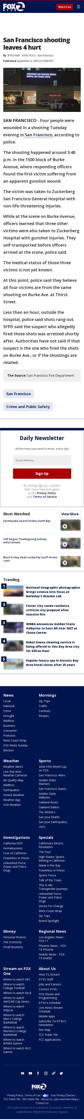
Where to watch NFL (17, 979)
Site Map (44, 1030)
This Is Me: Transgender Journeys (53, 887)
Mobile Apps (47, 1016)
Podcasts (9, 735)
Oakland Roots (48, 802)
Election (8, 750)
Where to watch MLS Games (17, 1050)
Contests (45, 711)
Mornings (47, 695)
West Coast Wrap (14, 740)
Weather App (11, 800)
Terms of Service (45, 497)
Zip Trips (44, 701)
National (8, 706)
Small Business (13, 947)
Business (9, 726)
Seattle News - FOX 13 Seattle (51, 956)
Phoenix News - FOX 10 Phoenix (52, 947)
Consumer (10, 730)
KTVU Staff (14, 55)
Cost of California (14, 853)
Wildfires (8, 721)
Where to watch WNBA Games (13, 1041)
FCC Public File (48, 1035)
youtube (30, 1073)
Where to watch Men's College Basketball (13, 1018)
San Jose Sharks (49, 817)
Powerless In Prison (16, 858)
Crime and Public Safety (28, 406)
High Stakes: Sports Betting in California (52, 858)
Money (9, 931)
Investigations (16, 837)
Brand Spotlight (49, 921)
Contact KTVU (48, 989)
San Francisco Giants (52, 789)
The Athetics (47, 812)
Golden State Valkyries (47, 795)
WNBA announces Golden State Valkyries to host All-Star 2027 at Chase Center (51, 628)
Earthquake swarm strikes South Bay (26, 521)
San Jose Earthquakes (53, 822)
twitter (61, 1073)
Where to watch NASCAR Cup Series (16, 999)
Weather (11, 760)
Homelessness (13, 848)
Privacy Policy (46, 493)
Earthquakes (11, 790)
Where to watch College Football (14, 986)
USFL (42, 827)
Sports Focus (47, 875)
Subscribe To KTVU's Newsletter (52, 1023)
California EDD (13, 843)
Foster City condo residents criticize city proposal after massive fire (47, 610)
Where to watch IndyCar (13, 1008)
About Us (47, 968)
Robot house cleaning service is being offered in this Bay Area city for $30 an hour (52, 646)
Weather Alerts (13, 767)
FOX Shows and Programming (49, 996)
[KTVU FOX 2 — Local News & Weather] (15, 6)
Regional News (52, 931)
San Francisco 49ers (52, 775)
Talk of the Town (50, 880)
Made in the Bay (49, 865)
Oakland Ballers (49, 807)
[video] (70, 525)
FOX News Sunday (15, 745)
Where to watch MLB (17, 993)
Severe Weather (13, 795)
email (22, 1073)
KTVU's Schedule (50, 1003)
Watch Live (64, 7)
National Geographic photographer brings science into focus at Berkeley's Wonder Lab (53, 592)
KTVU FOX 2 (29, 55)
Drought (8, 716)
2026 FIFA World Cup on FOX (52, 768)
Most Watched (16, 513)
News (8, 695)
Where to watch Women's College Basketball (14, 1031)
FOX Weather (12, 805)
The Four (45, 852)
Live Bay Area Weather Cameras (15, 773)
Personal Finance (14, 937)
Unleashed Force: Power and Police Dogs (14, 866)
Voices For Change (51, 906)
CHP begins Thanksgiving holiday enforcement (25, 540)
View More (70, 514)
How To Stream (49, 974)
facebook (38, 1073)
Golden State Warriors (47, 782)
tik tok (53, 1073)
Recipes (44, 716)
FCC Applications (50, 1040)
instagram (46, 1073)
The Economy (12, 942)
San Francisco (45, 55)
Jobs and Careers (50, 984)
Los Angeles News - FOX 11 (52, 939)
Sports (45, 760)
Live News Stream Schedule (51, 1009)
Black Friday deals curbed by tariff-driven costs (30, 558)
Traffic (43, 706)
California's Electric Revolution (51, 845)
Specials (46, 837)
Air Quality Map (13, 780)
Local (6, 701)
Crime (7, 711)
